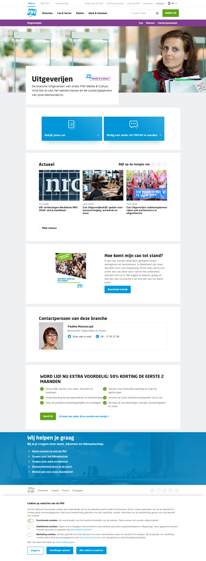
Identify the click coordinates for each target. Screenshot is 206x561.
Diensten (47, 13)
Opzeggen (77, 490)
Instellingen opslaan (60, 550)
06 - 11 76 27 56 (110, 336)
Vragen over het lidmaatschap (50, 456)
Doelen (80, 13)
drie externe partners (81, 529)
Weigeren (35, 550)
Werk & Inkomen (98, 13)
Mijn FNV (45, 3)
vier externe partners (90, 537)
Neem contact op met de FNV (49, 451)
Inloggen (160, 3)
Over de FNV (133, 3)
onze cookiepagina (64, 542)
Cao (141, 22)
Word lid (48, 416)
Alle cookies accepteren (91, 550)
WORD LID (170, 12)
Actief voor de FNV (94, 3)
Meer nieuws (49, 227)
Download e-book (118, 289)
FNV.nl (31, 3)
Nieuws (150, 22)
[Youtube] (159, 164)
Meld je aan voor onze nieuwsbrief (52, 471)
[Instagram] (164, 164)
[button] (172, 3)
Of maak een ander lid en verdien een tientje (83, 416)
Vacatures (148, 3)
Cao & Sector (64, 13)
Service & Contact (115, 3)
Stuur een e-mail (82, 336)
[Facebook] (153, 164)
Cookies (55, 490)
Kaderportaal (61, 3)
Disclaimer (43, 490)
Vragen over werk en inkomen (50, 461)
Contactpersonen (167, 22)
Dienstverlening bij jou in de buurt (52, 466)
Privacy (65, 490)
